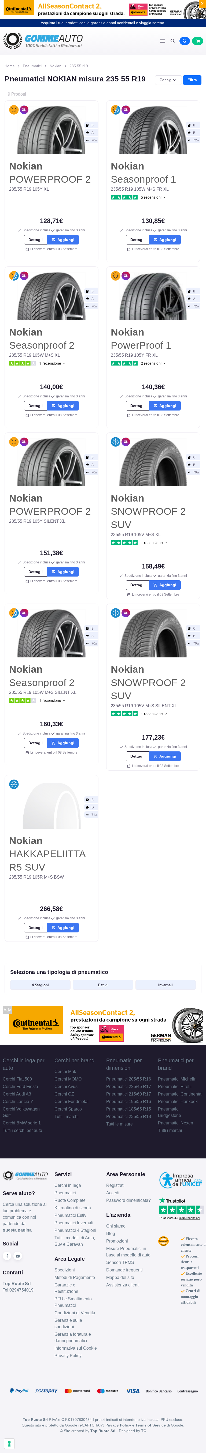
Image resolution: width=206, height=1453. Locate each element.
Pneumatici (32, 66)
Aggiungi (64, 240)
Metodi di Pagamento (74, 1277)
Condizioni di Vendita (74, 1313)
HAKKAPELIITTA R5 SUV (47, 854)
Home (10, 66)
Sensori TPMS (120, 1262)
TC (143, 1431)
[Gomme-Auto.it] (53, 40)
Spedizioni (64, 1270)
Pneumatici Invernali (73, 1223)
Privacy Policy (68, 1355)
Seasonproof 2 (42, 339)
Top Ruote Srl (102, 1431)
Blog (110, 1233)
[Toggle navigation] (162, 41)
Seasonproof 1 (143, 173)
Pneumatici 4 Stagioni (75, 1230)
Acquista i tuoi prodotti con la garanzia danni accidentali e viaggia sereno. (103, 23)
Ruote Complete (70, 1200)
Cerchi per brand (74, 1060)
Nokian (55, 66)
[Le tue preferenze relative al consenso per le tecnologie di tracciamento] (9, 1444)
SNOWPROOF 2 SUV (148, 511)
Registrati (115, 1185)
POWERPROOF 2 (50, 173)
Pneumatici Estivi (70, 1215)
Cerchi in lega (67, 1185)
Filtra (192, 80)
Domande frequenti (124, 1270)
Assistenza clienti (122, 1285)
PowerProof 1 (141, 339)
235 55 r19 (78, 66)
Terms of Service (150, 1425)
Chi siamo (116, 1226)
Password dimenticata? (128, 1200)
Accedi (112, 1193)
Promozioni (117, 1241)
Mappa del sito (120, 1277)
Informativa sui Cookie (75, 1348)
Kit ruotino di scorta (72, 1208)
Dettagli (35, 240)
